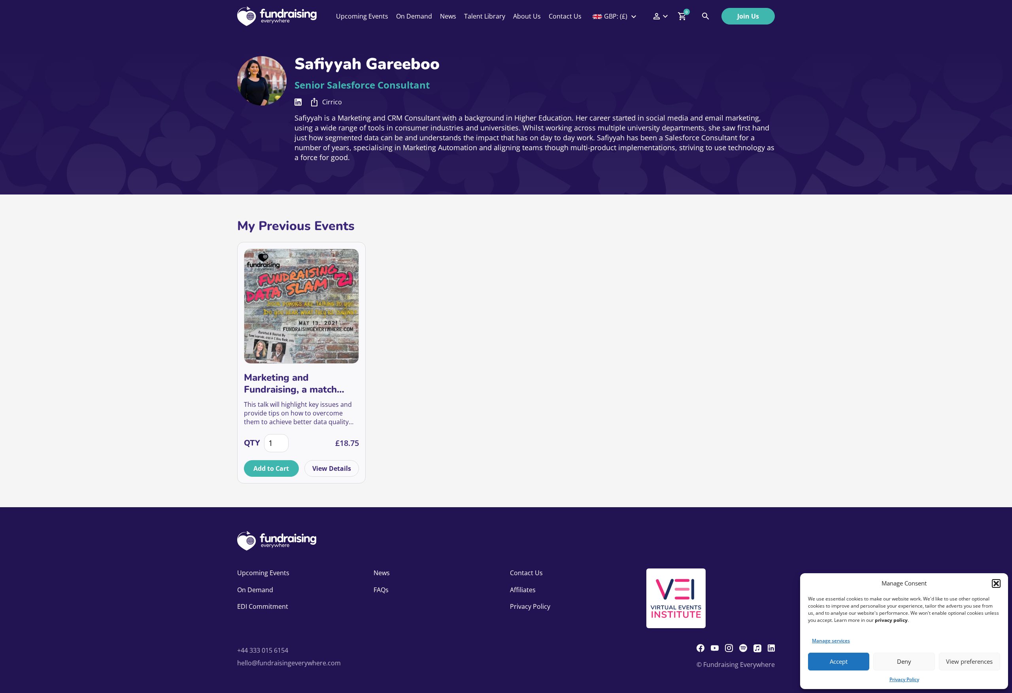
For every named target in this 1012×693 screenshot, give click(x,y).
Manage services (831, 640)
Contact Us (565, 16)
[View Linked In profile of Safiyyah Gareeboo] (298, 102)
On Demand (414, 16)
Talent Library (484, 16)
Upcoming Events (362, 16)
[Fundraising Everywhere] (277, 16)
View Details (331, 468)
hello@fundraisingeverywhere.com (289, 663)
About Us (527, 16)
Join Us (748, 16)
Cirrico (332, 102)
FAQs (381, 589)
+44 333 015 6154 (262, 650)
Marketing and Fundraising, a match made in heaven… (290, 383)
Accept (839, 661)
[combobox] (615, 16)
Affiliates (523, 589)
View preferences (969, 661)
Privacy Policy (904, 679)
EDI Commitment (262, 606)
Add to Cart (271, 468)
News (448, 16)
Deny (904, 661)
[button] (996, 583)
